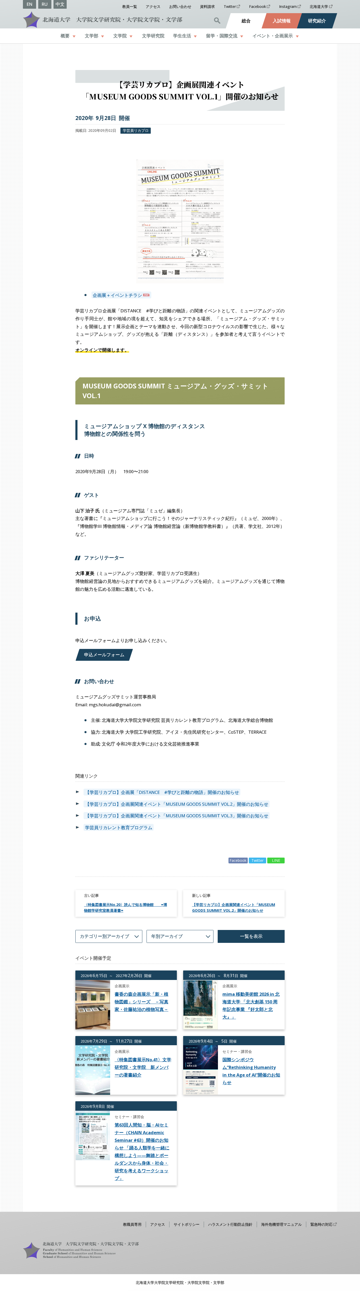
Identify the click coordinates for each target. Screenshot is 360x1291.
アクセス (153, 6)
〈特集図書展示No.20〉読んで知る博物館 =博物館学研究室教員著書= (125, 907)
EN (29, 4)
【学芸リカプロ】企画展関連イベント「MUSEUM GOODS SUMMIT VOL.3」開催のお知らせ (176, 816)
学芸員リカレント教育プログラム (118, 827)
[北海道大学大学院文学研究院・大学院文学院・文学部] (102, 19)
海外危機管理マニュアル (281, 1224)
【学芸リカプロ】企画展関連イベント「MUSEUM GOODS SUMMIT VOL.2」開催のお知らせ (176, 804)
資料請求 (207, 6)
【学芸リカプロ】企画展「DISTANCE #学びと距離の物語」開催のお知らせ (162, 792)
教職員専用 (132, 1224)
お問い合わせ (180, 6)
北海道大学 (319, 6)
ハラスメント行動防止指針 (230, 1224)
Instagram (288, 6)
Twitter (230, 6)
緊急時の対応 (321, 1224)
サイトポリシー (187, 1224)
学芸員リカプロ (136, 130)
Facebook (257, 6)
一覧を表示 (251, 936)
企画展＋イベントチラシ (117, 295)
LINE (276, 860)
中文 (60, 4)
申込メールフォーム (104, 655)
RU (45, 4)
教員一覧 (129, 6)
